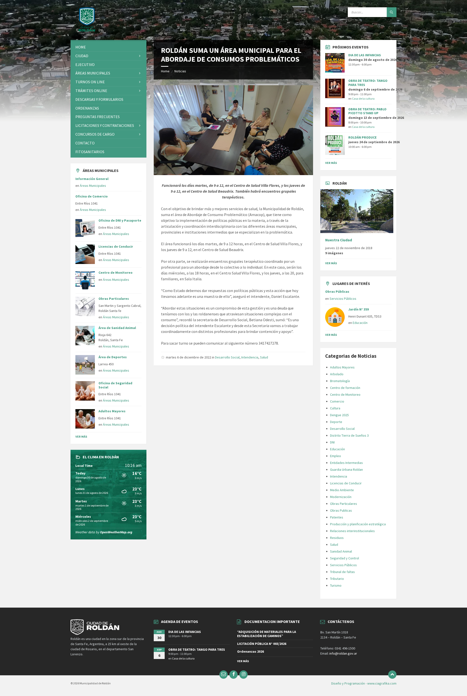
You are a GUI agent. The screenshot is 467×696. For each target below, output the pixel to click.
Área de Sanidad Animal (117, 328)
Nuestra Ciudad (338, 240)
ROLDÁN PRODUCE (362, 137)
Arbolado (336, 374)
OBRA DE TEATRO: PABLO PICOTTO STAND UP (367, 111)
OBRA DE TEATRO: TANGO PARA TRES (367, 82)
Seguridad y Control (344, 558)
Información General (91, 179)
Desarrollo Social (227, 357)
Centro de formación (345, 388)
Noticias (180, 71)
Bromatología (340, 381)
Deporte (336, 422)
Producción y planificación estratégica (358, 524)
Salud (264, 357)
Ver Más (81, 436)
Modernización (340, 497)
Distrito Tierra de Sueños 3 (349, 435)
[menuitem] (108, 47)
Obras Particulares (114, 298)
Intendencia (249, 357)
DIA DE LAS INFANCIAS (364, 55)
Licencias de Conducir (116, 246)
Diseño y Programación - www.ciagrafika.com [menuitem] (363, 683)
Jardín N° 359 (358, 309)
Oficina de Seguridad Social (115, 385)
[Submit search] (391, 12)
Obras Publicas (341, 510)
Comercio (337, 401)
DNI (332, 442)
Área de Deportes (113, 357)
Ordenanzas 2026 (250, 651)
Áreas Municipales (93, 185)
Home (165, 71)
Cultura (335, 408)
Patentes (336, 517)
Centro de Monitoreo (116, 272)
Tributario (337, 578)
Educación (360, 322)
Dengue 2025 (339, 415)
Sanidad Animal (341, 551)
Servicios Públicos (343, 298)
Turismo (335, 585)
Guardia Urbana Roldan (346, 469)
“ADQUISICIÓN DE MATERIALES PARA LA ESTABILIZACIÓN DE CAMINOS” (266, 634)
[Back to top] (392, 674)
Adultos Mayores (112, 411)
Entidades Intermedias (346, 463)
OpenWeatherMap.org (116, 532)
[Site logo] (87, 30)
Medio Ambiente (342, 490)
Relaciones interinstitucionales (352, 531)
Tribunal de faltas (342, 572)
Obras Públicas (337, 291)
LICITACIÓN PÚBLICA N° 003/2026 (261, 643)
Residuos (337, 538)
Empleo (335, 456)
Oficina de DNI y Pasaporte (120, 220)
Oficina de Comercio (91, 196)
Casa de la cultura (363, 98)
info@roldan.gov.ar (343, 653)
